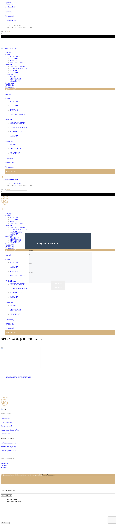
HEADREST (15, 81)
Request (58, 283)
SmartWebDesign (48, 475)
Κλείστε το (5, 523)
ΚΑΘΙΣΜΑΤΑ (15, 56)
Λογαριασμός (6, 418)
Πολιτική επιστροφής (8, 443)
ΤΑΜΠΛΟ (14, 61)
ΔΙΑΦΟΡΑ (9, 75)
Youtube (4, 467)
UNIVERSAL (10, 65)
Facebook (4, 463)
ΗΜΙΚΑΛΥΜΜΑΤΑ (17, 67)
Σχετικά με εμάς (11, 3)
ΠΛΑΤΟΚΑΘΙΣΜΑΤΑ (18, 69)
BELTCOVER (15, 79)
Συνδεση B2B (10, 7)
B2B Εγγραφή (11, 89)
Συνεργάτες (9, 83)
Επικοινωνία (9, 5)
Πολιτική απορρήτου (8, 451)
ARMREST (14, 77)
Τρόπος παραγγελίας (8, 447)
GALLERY (9, 85)
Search (3, 31)
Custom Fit (9, 54)
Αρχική (8, 52)
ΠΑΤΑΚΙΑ (14, 58)
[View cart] (2, 177)
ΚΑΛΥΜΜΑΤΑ (16, 71)
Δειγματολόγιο (6, 422)
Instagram (4, 465)
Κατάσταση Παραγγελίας (10, 430)
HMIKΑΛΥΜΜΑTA (18, 63)
